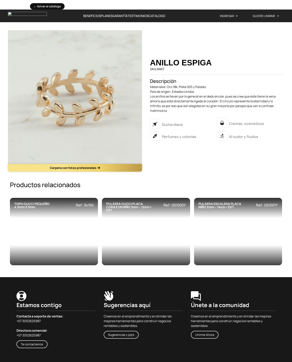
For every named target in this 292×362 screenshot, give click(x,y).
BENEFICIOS (92, 16)
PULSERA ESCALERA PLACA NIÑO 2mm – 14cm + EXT (219, 205)
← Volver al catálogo (47, 6)
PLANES (106, 16)
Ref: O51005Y (174, 205)
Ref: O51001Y (267, 205)
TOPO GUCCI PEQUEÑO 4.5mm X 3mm (31, 205)
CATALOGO (157, 16)
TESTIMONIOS (138, 16)
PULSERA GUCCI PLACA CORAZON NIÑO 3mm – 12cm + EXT (129, 207)
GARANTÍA (120, 16)
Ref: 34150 (85, 205)
